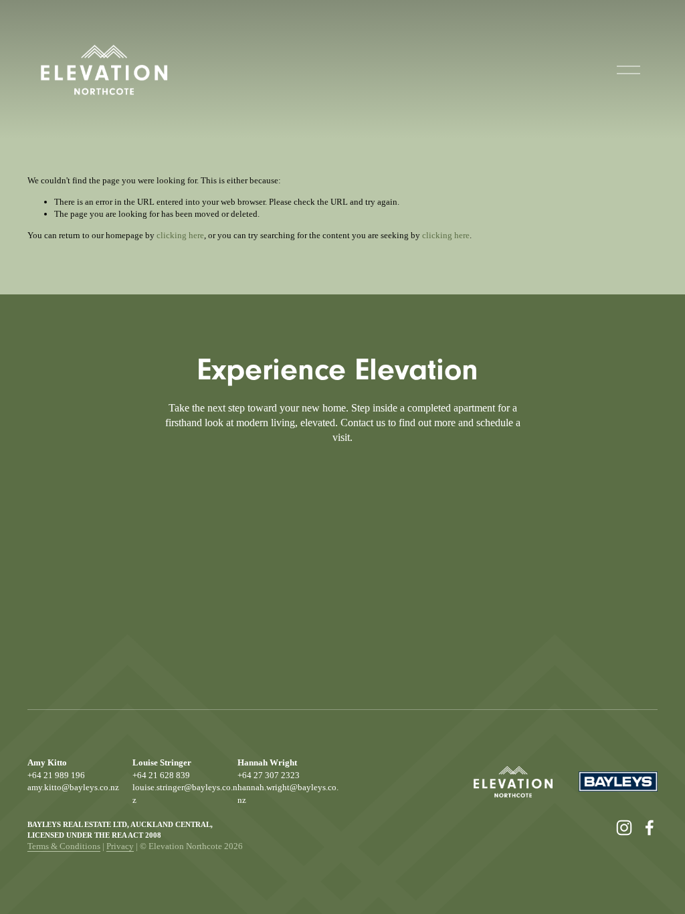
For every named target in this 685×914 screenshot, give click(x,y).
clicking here (180, 235)
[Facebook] (650, 828)
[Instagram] (624, 828)
